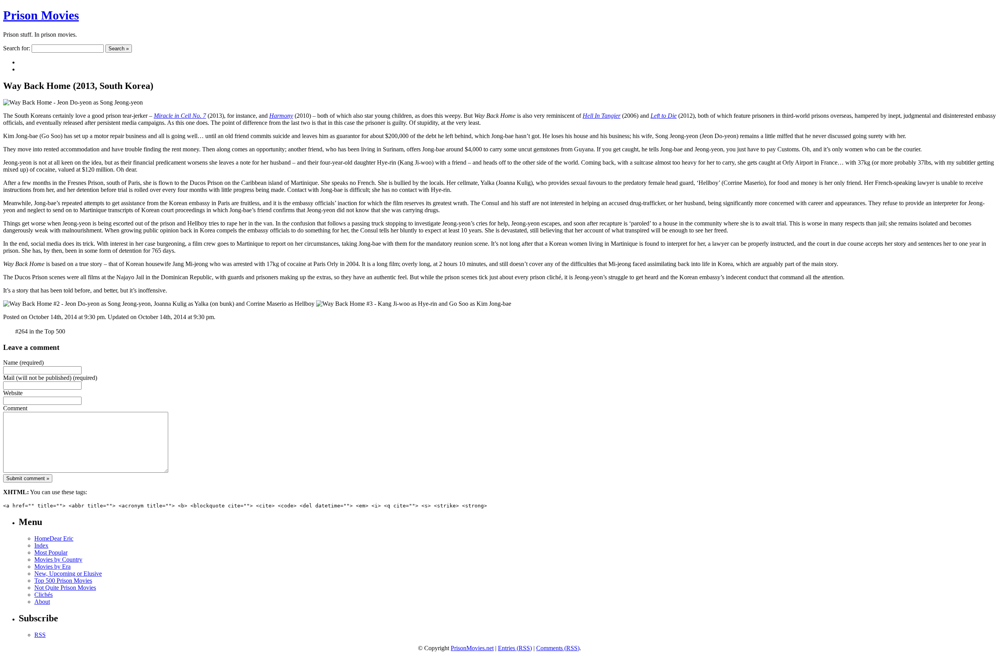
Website (13, 393)
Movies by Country (58, 559)
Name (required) (23, 362)
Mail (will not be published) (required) (50, 377)
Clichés (43, 594)
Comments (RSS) (557, 648)
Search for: (16, 48)
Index (41, 545)
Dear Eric (61, 538)
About (42, 601)
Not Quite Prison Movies (65, 587)
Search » (118, 48)
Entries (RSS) (515, 648)
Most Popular (51, 552)
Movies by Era (52, 566)
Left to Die (664, 115)
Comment (15, 408)
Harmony (281, 115)
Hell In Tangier (601, 115)
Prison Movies (41, 15)
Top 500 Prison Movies (63, 580)
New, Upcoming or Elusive (68, 573)
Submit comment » (27, 478)
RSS (40, 634)
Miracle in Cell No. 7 (180, 115)
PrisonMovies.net (472, 648)
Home (42, 538)
